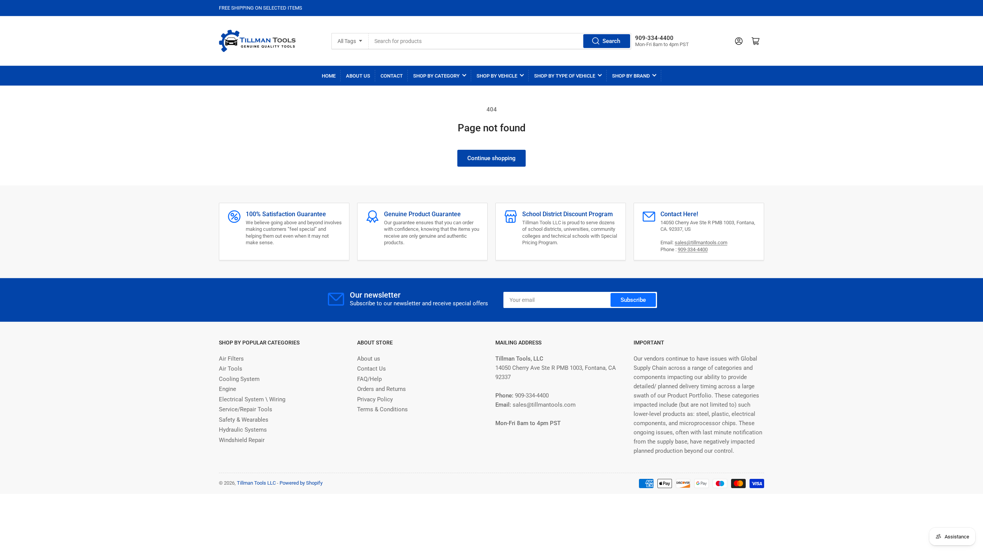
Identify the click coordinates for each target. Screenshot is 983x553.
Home (329, 76)
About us (368, 358)
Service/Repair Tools (245, 409)
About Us (358, 76)
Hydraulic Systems (243, 429)
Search (611, 41)
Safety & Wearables (243, 419)
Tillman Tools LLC (256, 483)
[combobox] (500, 41)
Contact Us (371, 368)
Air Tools (230, 368)
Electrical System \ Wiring (252, 399)
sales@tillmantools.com (701, 242)
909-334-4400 (693, 249)
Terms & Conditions (382, 409)
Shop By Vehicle (497, 76)
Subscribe (633, 299)
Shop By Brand (631, 76)
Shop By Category (436, 76)
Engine (227, 389)
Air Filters (231, 358)
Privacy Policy (375, 399)
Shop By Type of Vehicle (564, 76)
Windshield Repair (242, 440)
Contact (392, 76)
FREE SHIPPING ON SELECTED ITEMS (260, 8)
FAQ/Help (369, 379)
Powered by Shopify (301, 483)
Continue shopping (491, 158)
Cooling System (239, 379)
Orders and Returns (381, 389)
